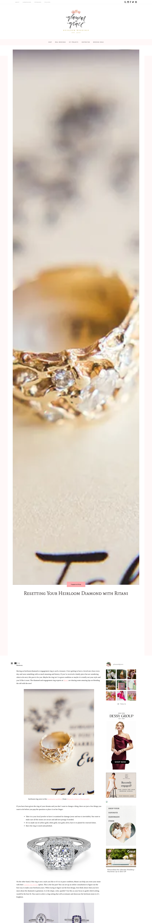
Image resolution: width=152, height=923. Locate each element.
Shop (50, 42)
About (17, 2)
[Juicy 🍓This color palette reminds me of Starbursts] (111, 696)
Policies (47, 2)
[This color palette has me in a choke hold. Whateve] (111, 685)
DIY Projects (73, 42)
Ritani (66, 680)
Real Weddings (60, 42)
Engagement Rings (76, 584)
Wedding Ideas (98, 42)
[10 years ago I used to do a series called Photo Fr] (111, 674)
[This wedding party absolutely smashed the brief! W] (132, 696)
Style (18, 663)
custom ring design (31, 885)
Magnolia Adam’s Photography (78, 799)
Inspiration (86, 42)
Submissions (27, 2)
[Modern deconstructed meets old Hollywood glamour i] (132, 674)
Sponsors (37, 2)
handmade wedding (54, 799)
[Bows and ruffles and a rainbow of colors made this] (132, 685)
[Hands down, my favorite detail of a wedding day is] (121, 685)
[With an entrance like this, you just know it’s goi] (121, 674)
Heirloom (19, 665)
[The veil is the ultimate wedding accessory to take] (121, 696)
